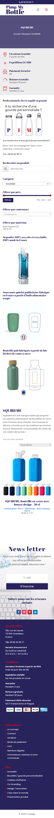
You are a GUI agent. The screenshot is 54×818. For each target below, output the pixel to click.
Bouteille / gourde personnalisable (25, 775)
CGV (9, 746)
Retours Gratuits (19, 79)
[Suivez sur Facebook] (18, 612)
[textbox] (27, 214)
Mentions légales (16, 750)
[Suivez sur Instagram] (24, 612)
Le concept (13, 729)
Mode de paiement (16, 742)
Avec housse (9, 226)
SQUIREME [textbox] (26, 184)
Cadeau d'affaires (16, 780)
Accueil (17, 34)
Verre (5, 229)
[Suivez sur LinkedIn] (35, 612)
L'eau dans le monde (17, 792)
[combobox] (27, 184)
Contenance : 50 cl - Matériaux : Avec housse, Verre (27, 510)
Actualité (11, 771)
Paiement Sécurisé (19, 70)
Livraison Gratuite (20, 53)
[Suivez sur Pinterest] (30, 612)
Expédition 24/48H (20, 62)
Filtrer (8, 200)
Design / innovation (17, 788)
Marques (26, 34)
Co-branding (14, 784)
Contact (11, 733)
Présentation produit (17, 797)
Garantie (14, 88)
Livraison (11, 737)
